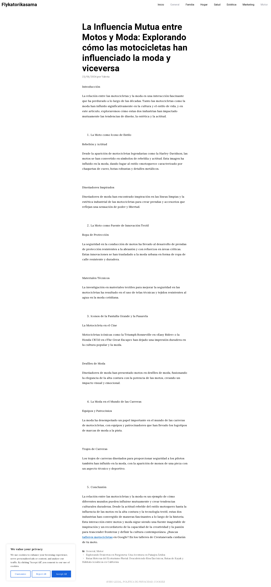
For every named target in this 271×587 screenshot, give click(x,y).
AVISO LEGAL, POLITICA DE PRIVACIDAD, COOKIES (135, 581)
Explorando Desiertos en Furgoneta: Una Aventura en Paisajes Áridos (125, 554)
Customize (20, 574)
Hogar (204, 5)
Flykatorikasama (19, 4)
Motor (264, 5)
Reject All (41, 574)
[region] (40, 562)
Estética (231, 5)
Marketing (248, 5)
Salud (217, 5)
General (174, 5)
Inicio (161, 5)
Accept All (61, 574)
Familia (190, 5)
